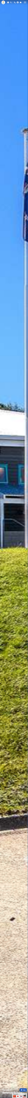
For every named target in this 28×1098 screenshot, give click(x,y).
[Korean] (21, 1096)
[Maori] (24, 1096)
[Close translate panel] (25, 1094)
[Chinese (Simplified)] (14, 1096)
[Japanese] (17, 1096)
